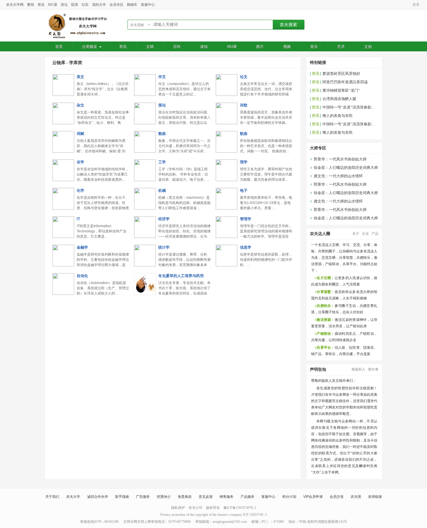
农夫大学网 (15, 5)
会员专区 (116, 5)
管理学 (245, 219)
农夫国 (356, 497)
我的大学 (99, 5)
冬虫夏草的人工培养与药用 (181, 276)
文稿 (150, 46)
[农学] (63, 179)
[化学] (63, 208)
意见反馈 (206, 497)
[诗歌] (226, 122)
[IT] (63, 236)
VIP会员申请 (313, 497)
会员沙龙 (337, 497)
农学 (80, 162)
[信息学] (226, 265)
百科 (177, 46)
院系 (74, 5)
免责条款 (185, 497)
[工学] (145, 179)
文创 (368, 46)
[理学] (226, 179)
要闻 (30, 5)
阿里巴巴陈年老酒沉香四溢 (345, 82)
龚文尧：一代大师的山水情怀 (338, 176)
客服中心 (148, 5)
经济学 (164, 219)
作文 (162, 77)
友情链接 (375, 497)
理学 (243, 162)
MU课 (52, 5)
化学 (80, 190)
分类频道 (89, 46)
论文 (243, 77)
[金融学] (63, 265)
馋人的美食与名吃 (337, 115)
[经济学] (145, 236)
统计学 (164, 247)
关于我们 (52, 497)
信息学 (245, 247)
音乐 (314, 46)
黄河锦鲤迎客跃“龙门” (341, 90)
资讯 (40, 5)
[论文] (226, 94)
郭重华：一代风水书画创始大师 (340, 159)
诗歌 (243, 105)
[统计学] (145, 265)
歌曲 (243, 133)
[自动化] (63, 293)
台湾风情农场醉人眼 (339, 99)
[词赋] (63, 151)
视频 (287, 46)
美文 (80, 77)
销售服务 (227, 497)
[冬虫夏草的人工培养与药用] (145, 293)
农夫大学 (73, 497)
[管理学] (226, 236)
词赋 (80, 133)
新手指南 (122, 497)
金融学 (82, 247)
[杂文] (63, 122)
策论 (162, 105)
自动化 (82, 276)
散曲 (162, 133)
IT (78, 219)
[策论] (145, 122)
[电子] (226, 208)
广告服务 (143, 497)
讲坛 (64, 5)
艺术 (341, 46)
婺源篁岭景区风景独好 (341, 73)
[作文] (145, 94)
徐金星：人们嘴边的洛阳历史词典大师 (346, 167)
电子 (243, 190)
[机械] (145, 208)
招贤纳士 (164, 497)
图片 (260, 46)
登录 (415, 5)
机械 (162, 190)
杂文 (80, 105)
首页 (59, 46)
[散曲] (145, 151)
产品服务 (247, 497)
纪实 (85, 5)
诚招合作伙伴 (97, 497)
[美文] (63, 94)
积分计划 (289, 497)
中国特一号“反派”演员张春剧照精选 (352, 107)
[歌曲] (226, 151)
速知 (204, 46)
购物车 (132, 5)
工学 (162, 162)
